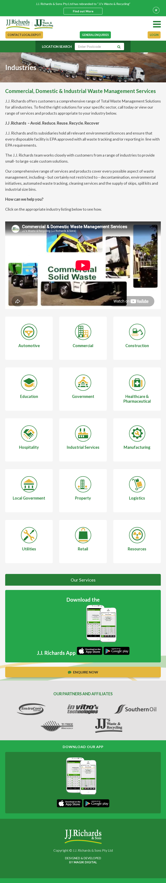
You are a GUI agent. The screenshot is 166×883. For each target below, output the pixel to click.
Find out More (83, 11)
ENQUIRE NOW (85, 672)
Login (154, 35)
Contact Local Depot (24, 35)
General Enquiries (95, 35)
